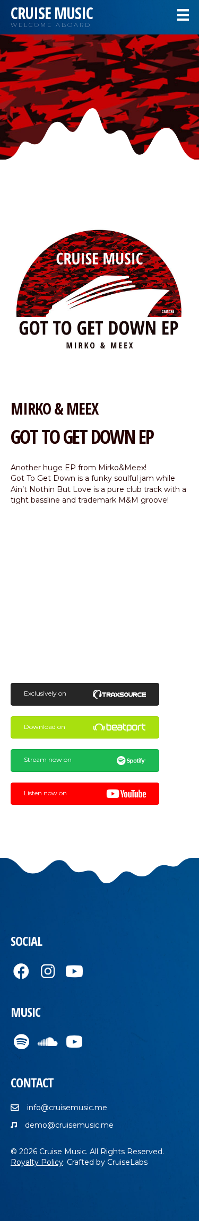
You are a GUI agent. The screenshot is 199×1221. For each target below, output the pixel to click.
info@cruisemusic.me (67, 1107)
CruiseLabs (127, 1162)
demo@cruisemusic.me (69, 1125)
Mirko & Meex (54, 408)
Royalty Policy (37, 1162)
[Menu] (183, 15)
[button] (21, 971)
